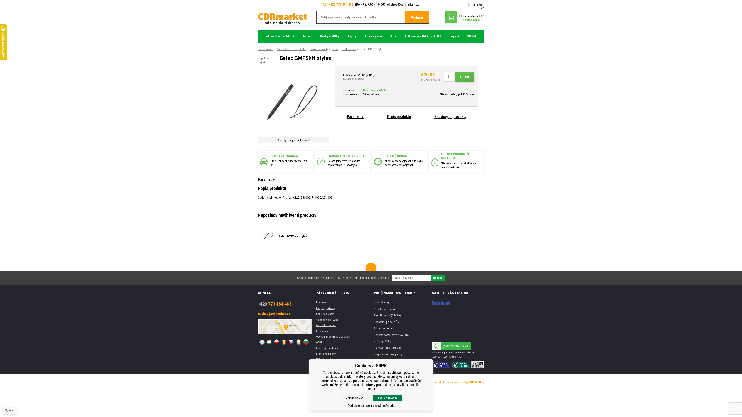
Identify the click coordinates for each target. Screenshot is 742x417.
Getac (335, 49)
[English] (262, 342)
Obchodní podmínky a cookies (333, 336)
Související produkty (450, 116)
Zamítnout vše (354, 398)
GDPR (319, 342)
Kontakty (321, 302)
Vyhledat (417, 17)
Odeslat (437, 278)
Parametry (355, 116)
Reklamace (322, 331)
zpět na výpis (264, 60)
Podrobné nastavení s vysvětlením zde (371, 406)
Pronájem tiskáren (326, 354)
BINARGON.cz (476, 382)
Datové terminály (319, 49)
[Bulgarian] (306, 342)
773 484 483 (274, 304)
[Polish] (276, 342)
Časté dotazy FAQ (326, 325)
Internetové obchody (440, 382)
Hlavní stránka (265, 49)
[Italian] (298, 342)
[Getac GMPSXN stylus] (293, 102)
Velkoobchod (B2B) (327, 319)
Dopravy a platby (325, 314)
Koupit (465, 77)
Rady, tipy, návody (325, 308)
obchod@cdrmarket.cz (403, 4)
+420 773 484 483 (341, 4)
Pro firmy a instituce (327, 348)
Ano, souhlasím (387, 398)
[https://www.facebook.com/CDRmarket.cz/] (441, 303)
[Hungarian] (269, 342)
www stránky (461, 382)
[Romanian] (284, 342)
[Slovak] (291, 342)
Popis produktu (399, 116)
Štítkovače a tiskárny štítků (291, 49)
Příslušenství (349, 49)
